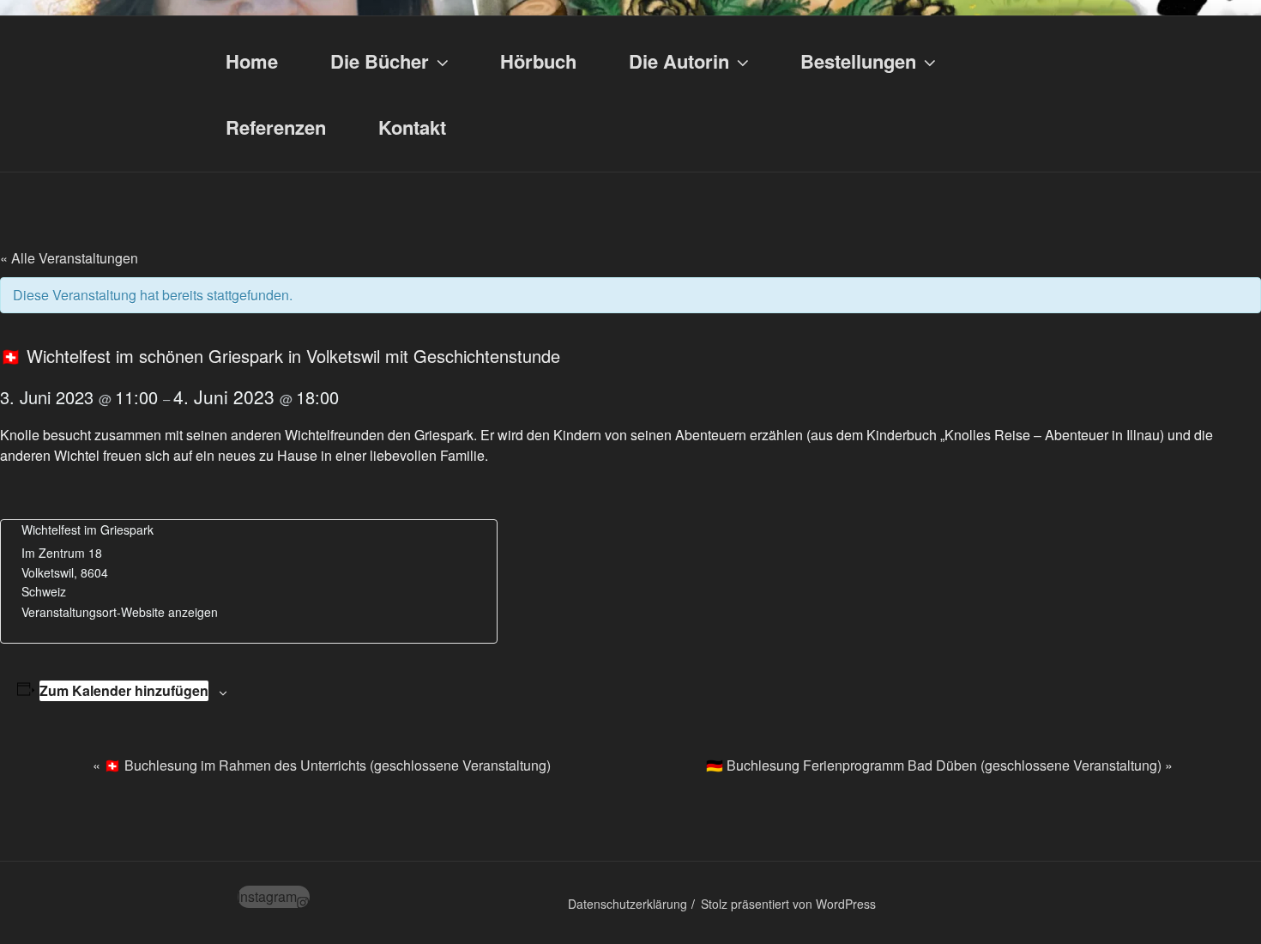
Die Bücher (379, 61)
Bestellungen (858, 61)
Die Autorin (679, 61)
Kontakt (412, 127)
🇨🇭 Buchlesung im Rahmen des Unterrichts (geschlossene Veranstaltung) (322, 765)
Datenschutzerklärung (627, 903)
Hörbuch (538, 61)
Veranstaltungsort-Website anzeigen (119, 611)
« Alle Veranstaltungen (69, 258)
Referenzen (276, 127)
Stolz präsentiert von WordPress (788, 903)
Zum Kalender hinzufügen (123, 690)
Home (252, 61)
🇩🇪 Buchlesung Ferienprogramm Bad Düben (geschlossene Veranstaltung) (939, 765)
